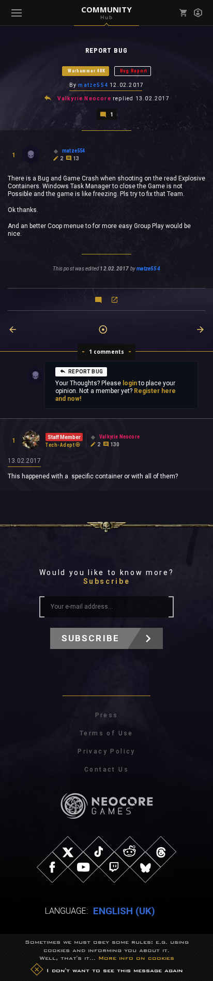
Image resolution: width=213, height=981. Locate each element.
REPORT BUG (85, 371)
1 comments (107, 351)
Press (106, 715)
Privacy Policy (106, 751)
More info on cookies (136, 958)
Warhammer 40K (86, 70)
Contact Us (106, 769)
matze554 (93, 85)
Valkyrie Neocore (84, 98)
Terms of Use (106, 733)
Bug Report (133, 70)
